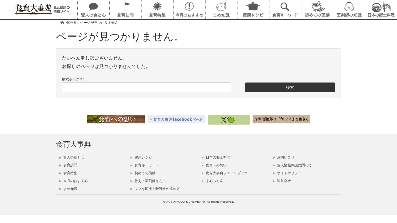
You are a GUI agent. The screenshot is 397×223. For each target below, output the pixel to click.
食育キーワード (146, 165)
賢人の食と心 (73, 157)
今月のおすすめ (75, 181)
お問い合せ (285, 157)
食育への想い (216, 165)
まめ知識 (69, 189)
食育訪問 (69, 165)
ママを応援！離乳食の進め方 (157, 189)
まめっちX (213, 181)
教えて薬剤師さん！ (150, 181)
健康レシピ (143, 157)
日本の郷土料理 (217, 157)
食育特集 (69, 173)
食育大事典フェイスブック (226, 173)
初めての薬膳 (144, 173)
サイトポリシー (288, 173)
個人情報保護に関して (294, 165)
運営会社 (283, 181)
